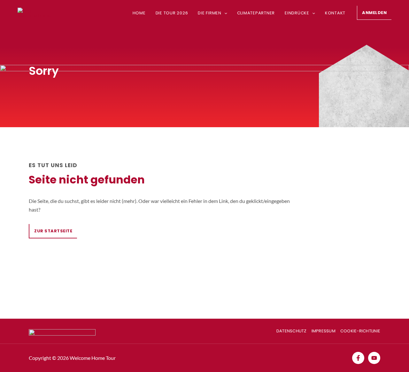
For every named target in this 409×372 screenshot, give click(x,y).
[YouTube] (374, 358)
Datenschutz (291, 331)
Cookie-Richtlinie (360, 331)
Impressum (324, 331)
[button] (224, 13)
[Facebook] (358, 358)
